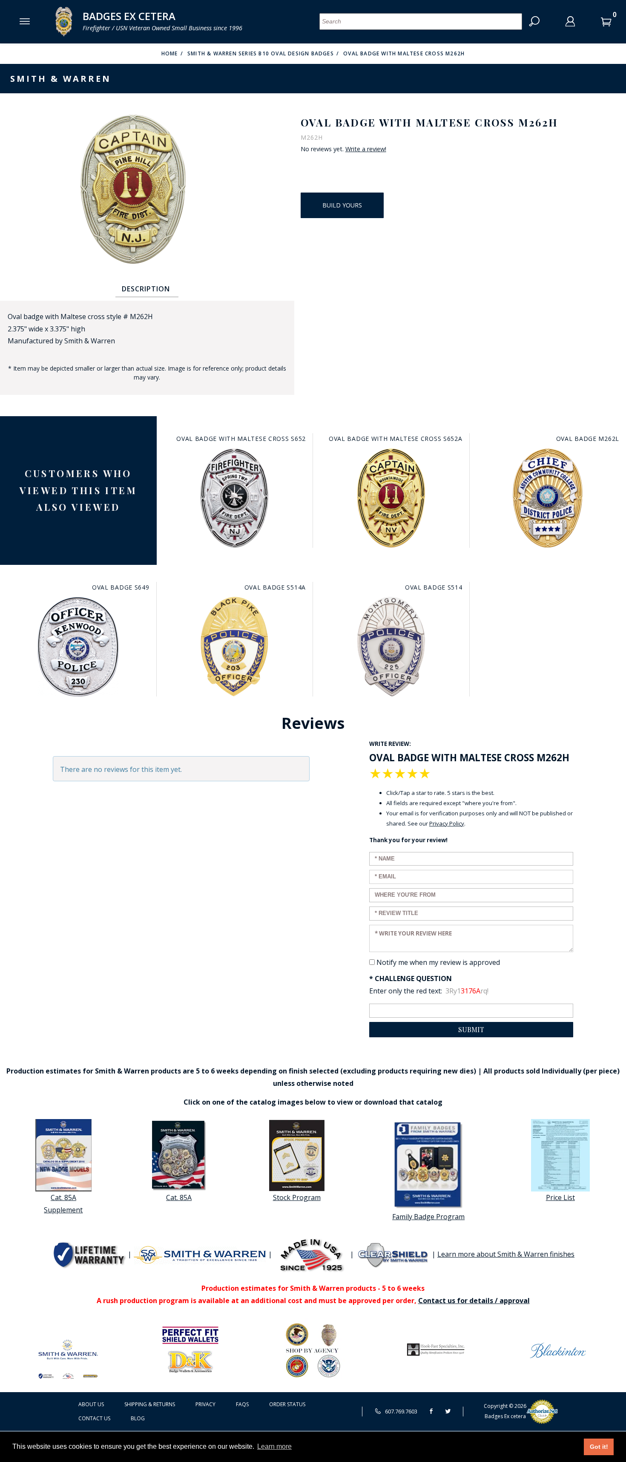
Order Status (287, 1404)
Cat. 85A (179, 1197)
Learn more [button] (274, 1446)
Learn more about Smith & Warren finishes (505, 1254)
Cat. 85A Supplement (63, 1203)
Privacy (205, 1404)
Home (169, 53)
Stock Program (297, 1197)
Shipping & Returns (149, 1404)
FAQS (242, 1404)
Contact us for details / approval (474, 1300)
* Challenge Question (410, 978)
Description (146, 289)
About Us (91, 1404)
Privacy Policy (446, 823)
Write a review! (365, 149)
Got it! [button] (599, 1446)
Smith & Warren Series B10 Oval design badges (260, 53)
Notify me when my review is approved (438, 962)
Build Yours (342, 205)
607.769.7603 (400, 1411)
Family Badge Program (428, 1216)
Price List (560, 1197)
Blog (138, 1418)
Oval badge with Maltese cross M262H (404, 53)
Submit (471, 1029)
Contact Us (94, 1418)
